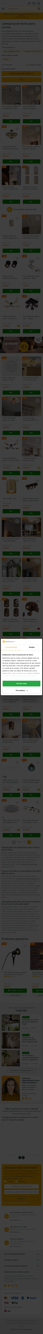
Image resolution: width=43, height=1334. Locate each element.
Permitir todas (21, 683)
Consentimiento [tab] (11, 647)
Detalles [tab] (32, 647)
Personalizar (20, 690)
